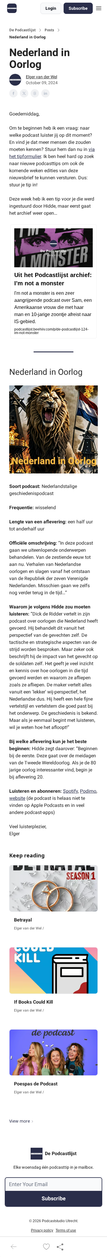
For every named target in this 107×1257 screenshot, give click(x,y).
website (17, 798)
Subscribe (78, 8)
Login (50, 8)
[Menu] (98, 7)
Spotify (70, 791)
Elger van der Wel (41, 76)
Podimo (88, 791)
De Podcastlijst (22, 30)
